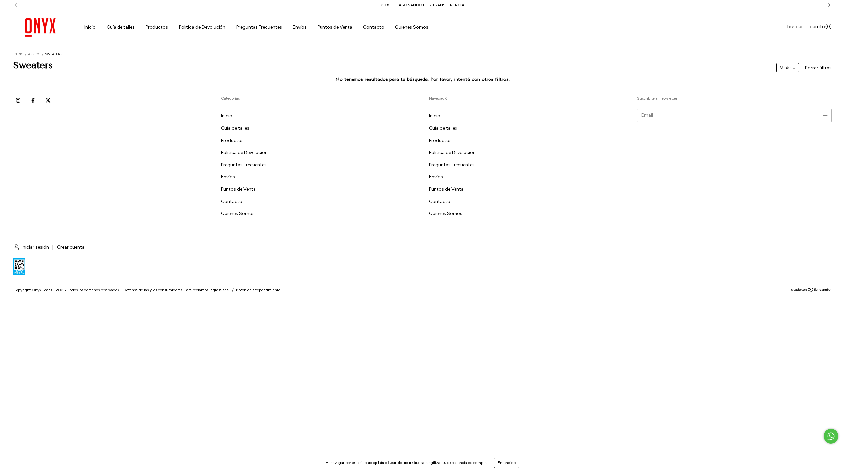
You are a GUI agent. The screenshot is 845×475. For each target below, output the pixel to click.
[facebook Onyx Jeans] (33, 100)
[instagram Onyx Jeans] (18, 100)
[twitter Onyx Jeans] (48, 100)
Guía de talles (121, 27)
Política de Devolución (202, 27)
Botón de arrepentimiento (258, 290)
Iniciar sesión (35, 247)
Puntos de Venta (335, 27)
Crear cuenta (70, 247)
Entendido (507, 462)
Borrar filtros (818, 68)
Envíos (300, 27)
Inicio (90, 27)
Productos (157, 27)
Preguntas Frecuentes (259, 27)
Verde (785, 67)
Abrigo (34, 54)
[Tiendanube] (811, 290)
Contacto (373, 27)
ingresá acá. (219, 290)
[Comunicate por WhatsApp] (831, 436)
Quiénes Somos (411, 27)
